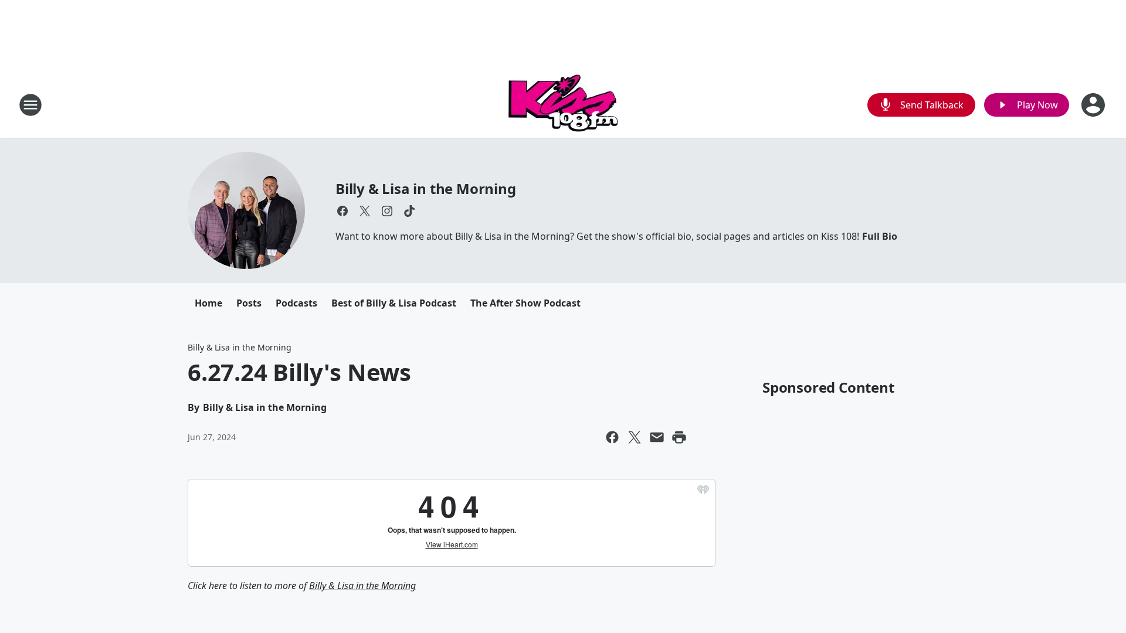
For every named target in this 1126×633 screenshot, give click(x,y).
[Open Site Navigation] (30, 105)
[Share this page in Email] (657, 437)
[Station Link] (563, 104)
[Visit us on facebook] (342, 211)
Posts (249, 303)
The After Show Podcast (525, 303)
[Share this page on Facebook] (612, 437)
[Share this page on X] (634, 437)
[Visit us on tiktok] (409, 211)
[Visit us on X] (365, 211)
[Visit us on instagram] (387, 211)
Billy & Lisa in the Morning (425, 188)
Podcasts (296, 303)
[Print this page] (679, 437)
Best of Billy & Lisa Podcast (393, 303)
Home (208, 303)
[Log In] (1094, 105)
